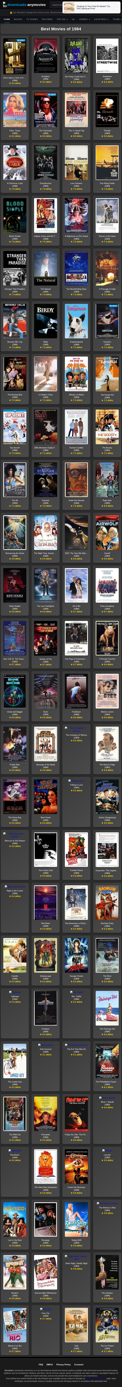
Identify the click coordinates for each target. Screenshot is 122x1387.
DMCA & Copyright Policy (96, 1378)
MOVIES (18, 19)
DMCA (50, 1364)
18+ (73, 19)
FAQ (41, 1364)
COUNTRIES (100, 19)
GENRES (83, 19)
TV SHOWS (32, 19)
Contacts (78, 1364)
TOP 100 (61, 19)
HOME (7, 19)
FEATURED (47, 19)
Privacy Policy (63, 1364)
